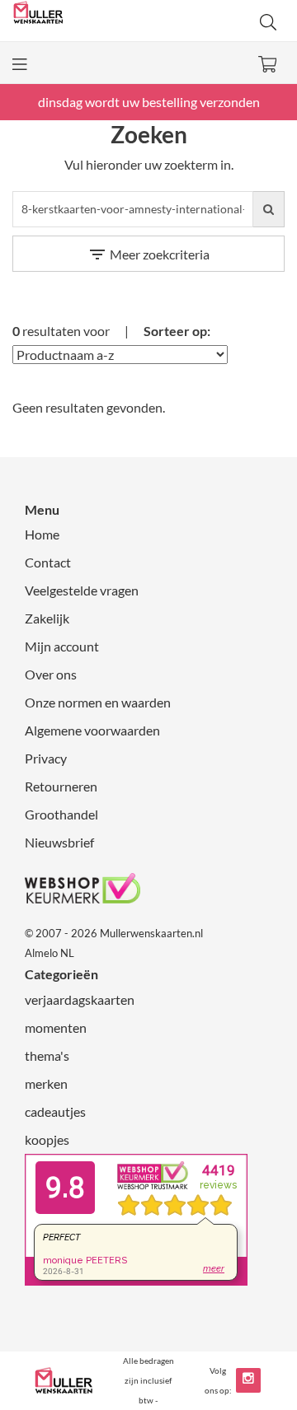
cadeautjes (55, 1111)
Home (42, 534)
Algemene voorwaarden (92, 730)
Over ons (51, 674)
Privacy (46, 758)
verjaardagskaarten (79, 999)
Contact (48, 562)
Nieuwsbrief (59, 842)
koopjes (47, 1139)
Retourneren (61, 786)
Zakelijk (47, 618)
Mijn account (62, 646)
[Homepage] (80, 20)
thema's (47, 1055)
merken (46, 1083)
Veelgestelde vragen (82, 590)
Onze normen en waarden (98, 702)
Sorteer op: (177, 330)
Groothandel (61, 814)
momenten (56, 1027)
